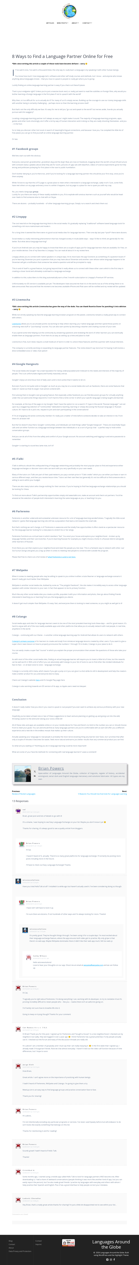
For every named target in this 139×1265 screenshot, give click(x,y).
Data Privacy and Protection (20, 1251)
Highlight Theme (122, 1255)
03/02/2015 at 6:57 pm (34, 904)
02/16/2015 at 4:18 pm (31, 989)
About (75, 23)
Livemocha (16, 324)
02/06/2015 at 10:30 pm (31, 1147)
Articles (50, 23)
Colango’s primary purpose (23, 641)
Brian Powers (51, 768)
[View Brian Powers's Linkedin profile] (34, 775)
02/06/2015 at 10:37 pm (31, 1112)
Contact (87, 23)
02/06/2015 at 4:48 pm (31, 1201)
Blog (10, 1241)
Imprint (38, 1244)
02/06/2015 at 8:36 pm (31, 1173)
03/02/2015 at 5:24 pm (31, 882)
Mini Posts (62, 23)
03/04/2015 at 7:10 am (38, 931)
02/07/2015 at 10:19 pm (31, 1067)
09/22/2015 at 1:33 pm (34, 846)
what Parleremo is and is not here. (62, 557)
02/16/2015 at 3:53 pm (31, 1030)
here (38, 680)
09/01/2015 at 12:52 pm (31, 812)
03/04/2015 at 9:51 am (41, 958)
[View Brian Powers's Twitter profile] (34, 771)
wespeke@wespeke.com (93, 965)
